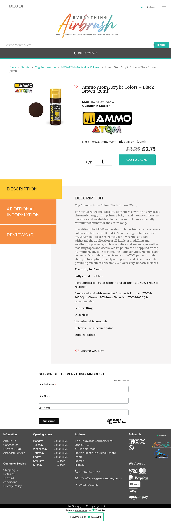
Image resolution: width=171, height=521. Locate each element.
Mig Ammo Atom (45, 67)
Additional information (23, 211)
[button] (76, 86)
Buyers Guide (12, 449)
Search (161, 44)
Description (22, 189)
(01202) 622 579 (89, 472)
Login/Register (151, 7)
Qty (89, 162)
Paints (25, 67)
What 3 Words (88, 485)
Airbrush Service (14, 453)
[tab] (25, 189)
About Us (9, 441)
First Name (44, 396)
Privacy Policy (12, 486)
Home (12, 67)
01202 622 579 (87, 53)
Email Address (47, 384)
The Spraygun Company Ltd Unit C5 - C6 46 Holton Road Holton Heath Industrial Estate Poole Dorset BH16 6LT (95, 453)
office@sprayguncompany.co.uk (100, 478)
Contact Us (10, 445)
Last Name (44, 407)
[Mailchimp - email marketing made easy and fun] (117, 423)
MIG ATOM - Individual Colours (80, 67)
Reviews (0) (21, 234)
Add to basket (137, 159)
